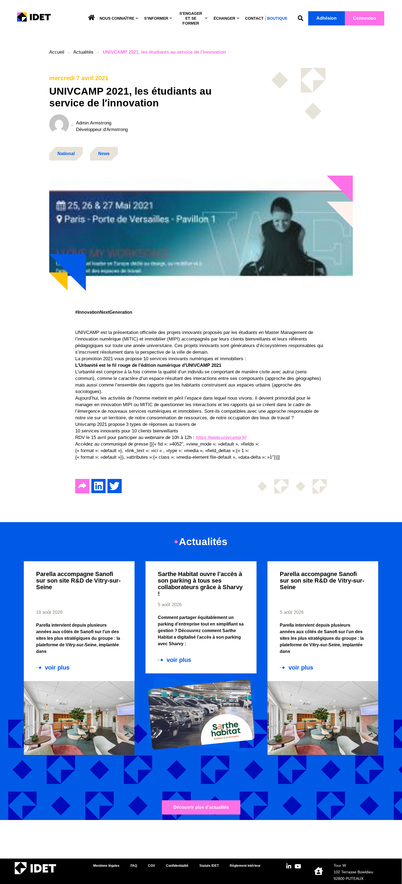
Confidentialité (177, 866)
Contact (254, 18)
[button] (300, 18)
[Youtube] (298, 866)
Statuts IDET (209, 866)
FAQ (133, 866)
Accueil (56, 52)
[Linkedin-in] (289, 866)
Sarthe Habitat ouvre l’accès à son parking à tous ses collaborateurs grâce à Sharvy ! (200, 584)
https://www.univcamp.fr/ (221, 437)
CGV (151, 866)
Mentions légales (106, 866)
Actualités (83, 52)
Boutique (277, 18)
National (66, 153)
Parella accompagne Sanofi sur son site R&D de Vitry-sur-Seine (78, 581)
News (104, 153)
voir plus (57, 667)
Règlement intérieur (245, 866)
